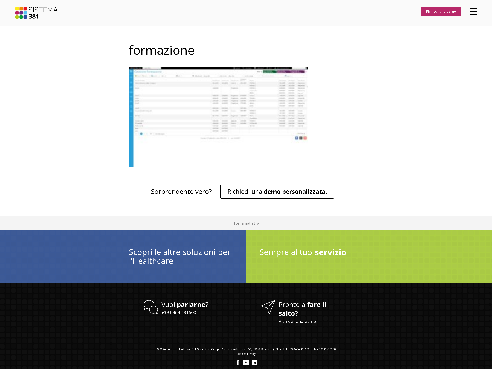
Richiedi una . (277, 191)
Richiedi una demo (297, 321)
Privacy (251, 354)
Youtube (246, 362)
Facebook (238, 362)
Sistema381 (36, 13)
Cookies (241, 354)
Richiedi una (441, 11)
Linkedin (254, 362)
